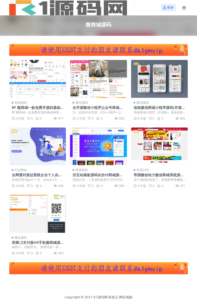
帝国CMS (142, 170)
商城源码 (21, 102)
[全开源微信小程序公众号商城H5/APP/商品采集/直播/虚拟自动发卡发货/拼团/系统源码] (98, 79)
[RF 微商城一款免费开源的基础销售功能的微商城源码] (37, 79)
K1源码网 (100, 297)
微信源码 (81, 102)
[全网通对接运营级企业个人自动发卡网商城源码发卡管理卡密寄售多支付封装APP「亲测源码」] (37, 146)
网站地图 (125, 297)
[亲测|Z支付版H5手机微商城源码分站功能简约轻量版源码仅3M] (37, 214)
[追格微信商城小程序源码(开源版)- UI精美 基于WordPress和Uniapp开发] (159, 79)
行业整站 (21, 170)
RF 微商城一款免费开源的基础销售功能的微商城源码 (36, 109)
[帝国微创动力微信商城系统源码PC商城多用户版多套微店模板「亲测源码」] (159, 146)
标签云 (113, 297)
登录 (170, 7)
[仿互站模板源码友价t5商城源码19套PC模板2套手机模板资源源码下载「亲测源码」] (98, 146)
